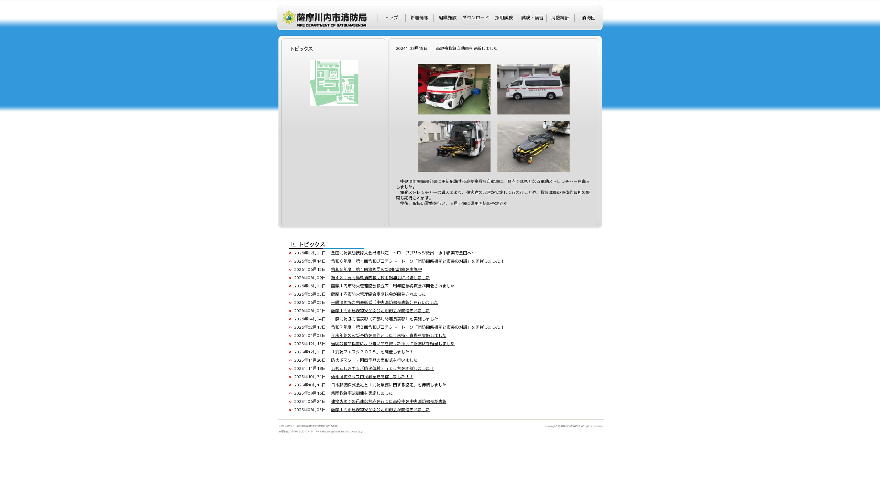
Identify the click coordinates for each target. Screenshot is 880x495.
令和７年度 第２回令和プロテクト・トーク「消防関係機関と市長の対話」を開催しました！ (417, 327)
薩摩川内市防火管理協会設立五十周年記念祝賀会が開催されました (393, 286)
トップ (391, 17)
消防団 (588, 17)
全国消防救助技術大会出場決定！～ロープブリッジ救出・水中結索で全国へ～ (403, 253)
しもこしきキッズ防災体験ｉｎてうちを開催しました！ (382, 368)
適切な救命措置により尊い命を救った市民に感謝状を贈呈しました (393, 343)
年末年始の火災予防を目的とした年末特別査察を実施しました (389, 335)
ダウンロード (475, 17)
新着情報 (419, 17)
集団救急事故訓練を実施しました (362, 393)
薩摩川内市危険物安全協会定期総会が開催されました (380, 311)
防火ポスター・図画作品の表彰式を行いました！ (376, 360)
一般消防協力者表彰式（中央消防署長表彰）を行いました (384, 302)
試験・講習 (532, 17)
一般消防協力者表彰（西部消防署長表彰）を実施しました (384, 319)
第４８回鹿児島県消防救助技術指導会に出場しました (380, 277)
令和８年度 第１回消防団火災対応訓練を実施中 (376, 269)
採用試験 (504, 17)
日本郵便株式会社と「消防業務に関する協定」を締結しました (389, 385)
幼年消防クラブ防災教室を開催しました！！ (372, 377)
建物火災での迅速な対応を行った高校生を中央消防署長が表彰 (389, 401)
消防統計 (560, 17)
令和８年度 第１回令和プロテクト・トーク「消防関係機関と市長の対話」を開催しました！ (417, 261)
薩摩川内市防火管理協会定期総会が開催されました (378, 294)
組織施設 (447, 17)
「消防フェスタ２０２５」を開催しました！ (372, 352)
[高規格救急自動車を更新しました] (454, 66)
